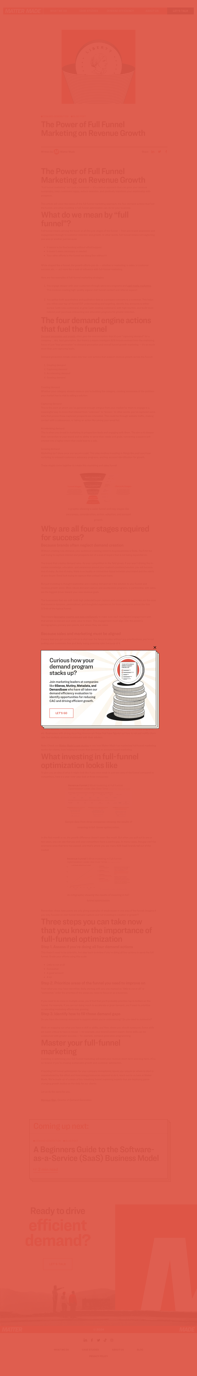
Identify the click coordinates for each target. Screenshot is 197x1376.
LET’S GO (61, 713)
